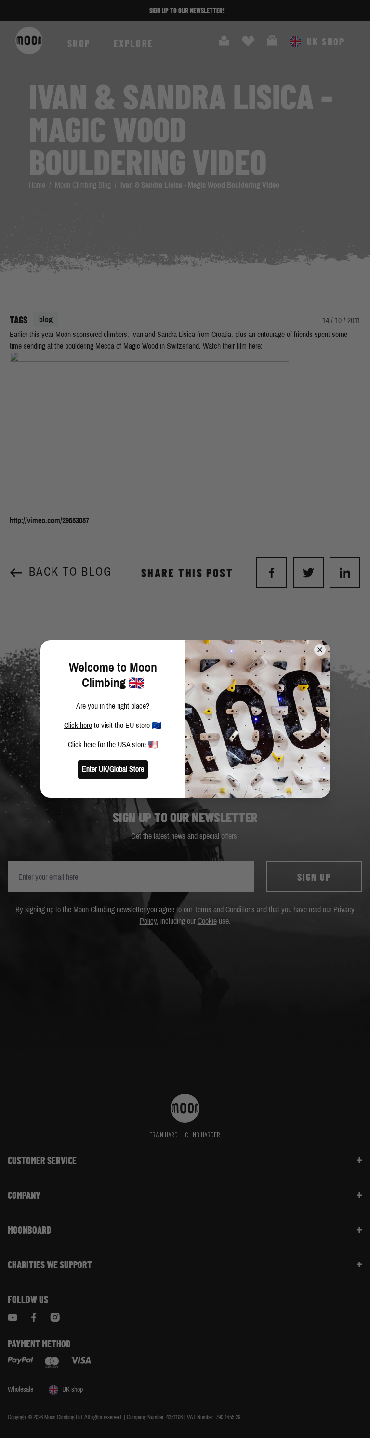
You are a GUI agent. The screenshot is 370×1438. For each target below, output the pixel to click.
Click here (78, 725)
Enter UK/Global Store (113, 769)
